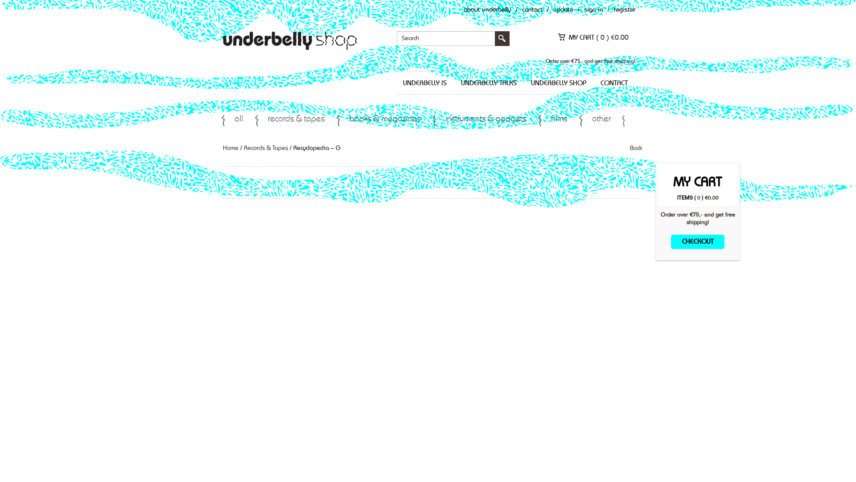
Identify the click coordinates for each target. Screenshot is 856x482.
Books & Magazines (385, 119)
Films (559, 119)
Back (636, 148)
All (239, 119)
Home (231, 148)
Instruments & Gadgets (485, 119)
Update (563, 10)
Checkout (698, 241)
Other (601, 119)
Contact (532, 10)
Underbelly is (425, 83)
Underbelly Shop (558, 83)
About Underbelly (487, 10)
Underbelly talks (489, 83)
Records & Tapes (296, 119)
